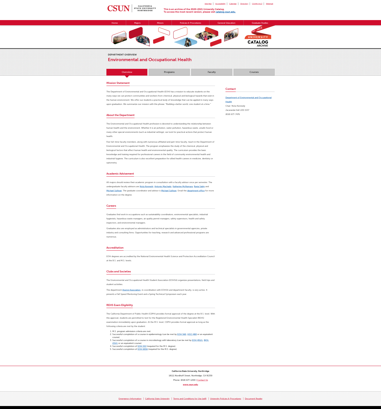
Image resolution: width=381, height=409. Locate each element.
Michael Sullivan (114, 190)
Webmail (269, 4)
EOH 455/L (197, 340)
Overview (127, 72)
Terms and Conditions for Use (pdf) (189, 398)
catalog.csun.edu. (226, 11)
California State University (157, 398)
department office (196, 190)
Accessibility (220, 4)
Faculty (212, 72)
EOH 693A (143, 349)
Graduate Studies (260, 23)
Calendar (233, 4)
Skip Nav (208, 4)
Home (115, 23)
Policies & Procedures (190, 23)
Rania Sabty (199, 186)
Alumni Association (131, 290)
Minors (160, 23)
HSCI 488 (192, 334)
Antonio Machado (162, 186)
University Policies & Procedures (225, 398)
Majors (137, 23)
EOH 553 (142, 346)
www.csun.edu (190, 384)
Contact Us (202, 380)
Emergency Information (130, 398)
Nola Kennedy (146, 186)
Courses (254, 72)
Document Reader (253, 398)
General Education (226, 23)
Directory (244, 4)
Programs (169, 72)
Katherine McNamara (183, 186)
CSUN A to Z (257, 4)
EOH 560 (181, 334)
